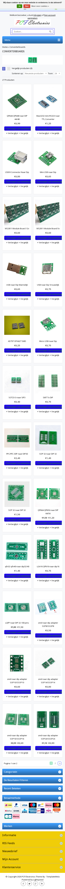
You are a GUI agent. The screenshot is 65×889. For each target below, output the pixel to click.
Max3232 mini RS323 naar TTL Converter (48, 117)
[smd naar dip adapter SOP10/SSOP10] (17, 663)
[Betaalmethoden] (32, 811)
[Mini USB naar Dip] (48, 156)
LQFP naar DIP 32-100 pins (17, 622)
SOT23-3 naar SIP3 (17, 397)
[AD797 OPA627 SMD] (17, 325)
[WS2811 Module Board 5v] (48, 213)
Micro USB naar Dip (48, 341)
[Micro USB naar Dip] (48, 325)
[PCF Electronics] (32, 22)
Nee (27, 6)
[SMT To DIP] (48, 382)
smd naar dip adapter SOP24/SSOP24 (48, 737)
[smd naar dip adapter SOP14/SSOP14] (48, 663)
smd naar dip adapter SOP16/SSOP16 (17, 737)
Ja (19, 6)
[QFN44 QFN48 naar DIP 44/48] (17, 100)
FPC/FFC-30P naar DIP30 (17, 453)
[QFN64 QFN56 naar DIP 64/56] (48, 494)
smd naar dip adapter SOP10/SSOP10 (17, 681)
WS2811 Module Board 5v (48, 228)
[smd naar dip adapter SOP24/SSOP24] (48, 720)
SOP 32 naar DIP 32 (48, 453)
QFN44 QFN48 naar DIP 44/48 (17, 117)
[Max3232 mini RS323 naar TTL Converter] (48, 100)
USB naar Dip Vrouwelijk (48, 284)
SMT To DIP (48, 397)
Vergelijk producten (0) (22, 68)
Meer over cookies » (40, 6)
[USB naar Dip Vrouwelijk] (48, 269)
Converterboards (17, 47)
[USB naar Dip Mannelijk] (17, 269)
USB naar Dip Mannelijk (17, 284)
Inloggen (37, 15)
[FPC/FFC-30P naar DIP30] (17, 438)
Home (5, 47)
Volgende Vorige (59, 763)
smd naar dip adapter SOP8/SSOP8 (48, 624)
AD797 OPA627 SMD (17, 341)
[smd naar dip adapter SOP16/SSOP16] (17, 720)
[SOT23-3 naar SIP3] (17, 382)
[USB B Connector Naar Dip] (17, 156)
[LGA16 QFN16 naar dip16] (48, 551)
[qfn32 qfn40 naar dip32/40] (17, 551)
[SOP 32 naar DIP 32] (48, 438)
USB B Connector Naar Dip (17, 172)
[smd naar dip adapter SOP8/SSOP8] (48, 607)
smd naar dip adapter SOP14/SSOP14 (48, 681)
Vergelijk (24, 133)
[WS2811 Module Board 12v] (17, 213)
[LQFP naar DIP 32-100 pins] (17, 607)
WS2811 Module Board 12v (17, 228)
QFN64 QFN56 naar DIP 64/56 (48, 512)
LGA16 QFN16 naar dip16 (48, 566)
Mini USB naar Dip (48, 172)
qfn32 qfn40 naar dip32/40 (17, 566)
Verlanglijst (12, 133)
